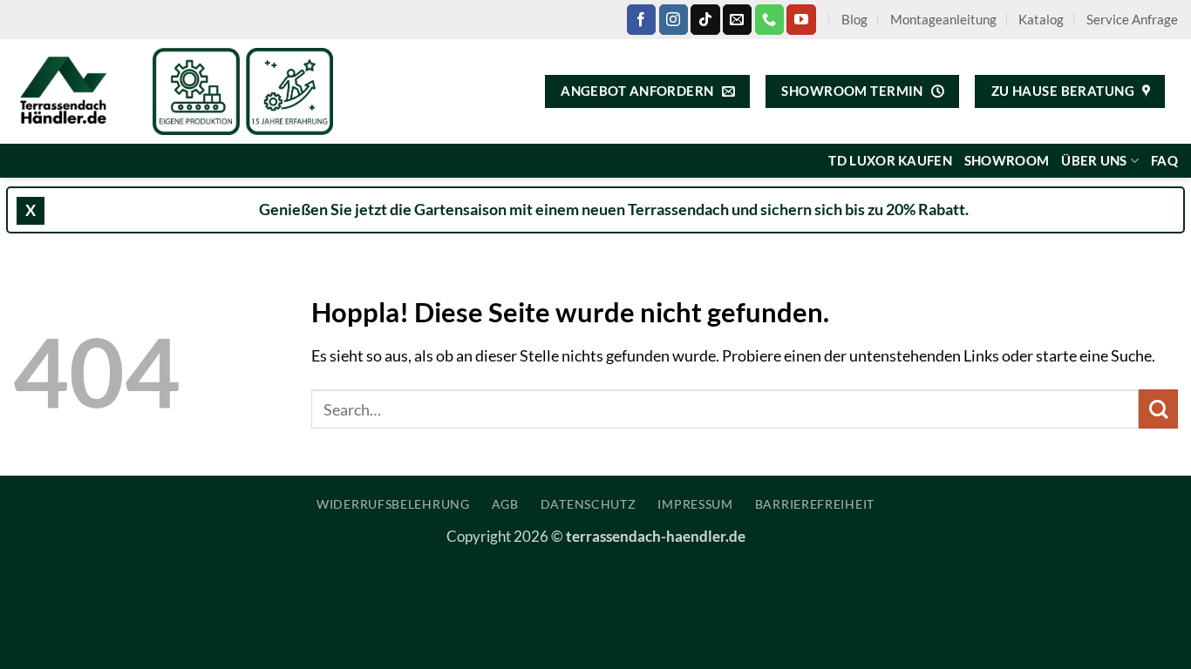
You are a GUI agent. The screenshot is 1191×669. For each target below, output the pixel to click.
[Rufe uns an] (769, 19)
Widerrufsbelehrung (393, 504)
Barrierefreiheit (815, 504)
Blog (854, 19)
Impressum (694, 504)
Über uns (1093, 160)
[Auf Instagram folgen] (673, 19)
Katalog (1041, 19)
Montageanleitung (943, 19)
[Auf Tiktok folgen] (705, 19)
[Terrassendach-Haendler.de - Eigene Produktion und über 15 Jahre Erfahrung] (69, 91)
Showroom (1006, 160)
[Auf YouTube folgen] (800, 19)
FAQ (1164, 160)
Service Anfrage (1132, 19)
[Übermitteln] (1158, 409)
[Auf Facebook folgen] (641, 19)
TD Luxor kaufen (889, 160)
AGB (505, 504)
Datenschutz (588, 504)
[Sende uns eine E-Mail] (737, 19)
